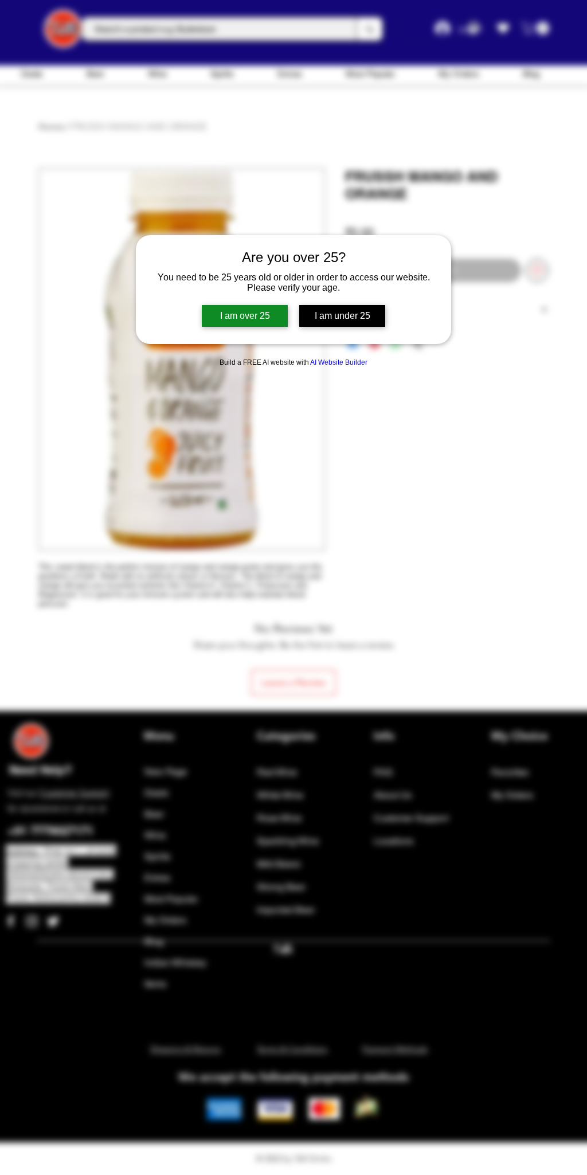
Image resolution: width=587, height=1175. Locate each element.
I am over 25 (245, 316)
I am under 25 (342, 316)
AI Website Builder (338, 362)
